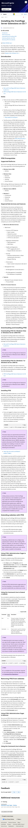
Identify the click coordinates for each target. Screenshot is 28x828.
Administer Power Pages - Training (9, 805)
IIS (6, 17)
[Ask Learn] (24, 17)
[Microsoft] (14, 14)
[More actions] (26, 17)
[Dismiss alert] (26, 2)
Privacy (8, 824)
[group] (15, 427)
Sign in (25, 14)
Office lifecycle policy (20, 138)
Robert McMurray (6, 43)
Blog (19, 822)
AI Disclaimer (4, 822)
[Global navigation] (1, 14)
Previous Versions (12, 822)
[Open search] (22, 14)
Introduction (5, 33)
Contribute (3, 824)
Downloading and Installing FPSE (9, 36)
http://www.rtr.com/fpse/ (11, 117)
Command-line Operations (11, 674)
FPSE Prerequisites (6, 34)
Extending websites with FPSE (8, 38)
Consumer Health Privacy (18, 824)
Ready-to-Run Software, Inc (11, 53)
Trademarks (10, 826)
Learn (2, 17)
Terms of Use (4, 826)
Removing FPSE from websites (8, 39)
